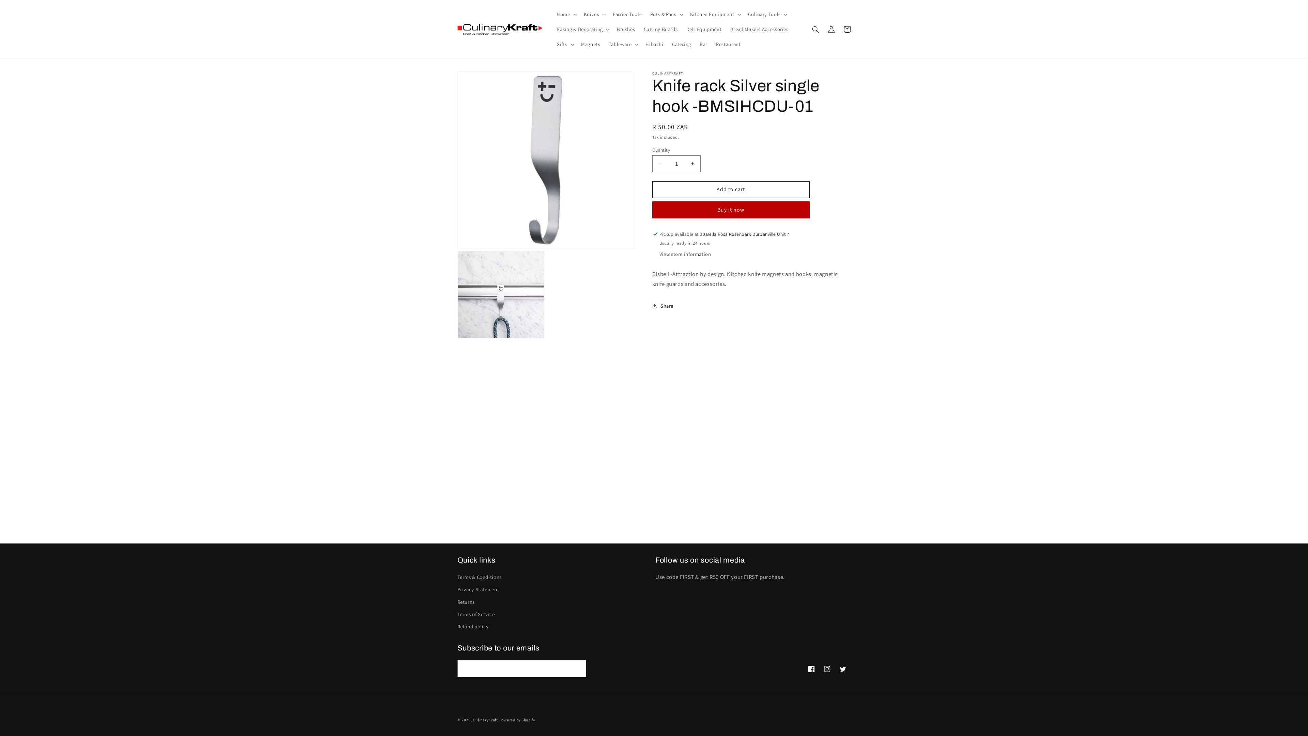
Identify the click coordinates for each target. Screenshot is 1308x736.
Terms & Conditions (479, 577)
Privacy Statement (478, 589)
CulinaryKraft (485, 719)
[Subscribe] (578, 668)
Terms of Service (476, 614)
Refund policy (473, 626)
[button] (565, 14)
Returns (466, 602)
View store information (685, 254)
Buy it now (731, 209)
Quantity (661, 150)
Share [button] (666, 306)
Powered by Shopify (517, 719)
